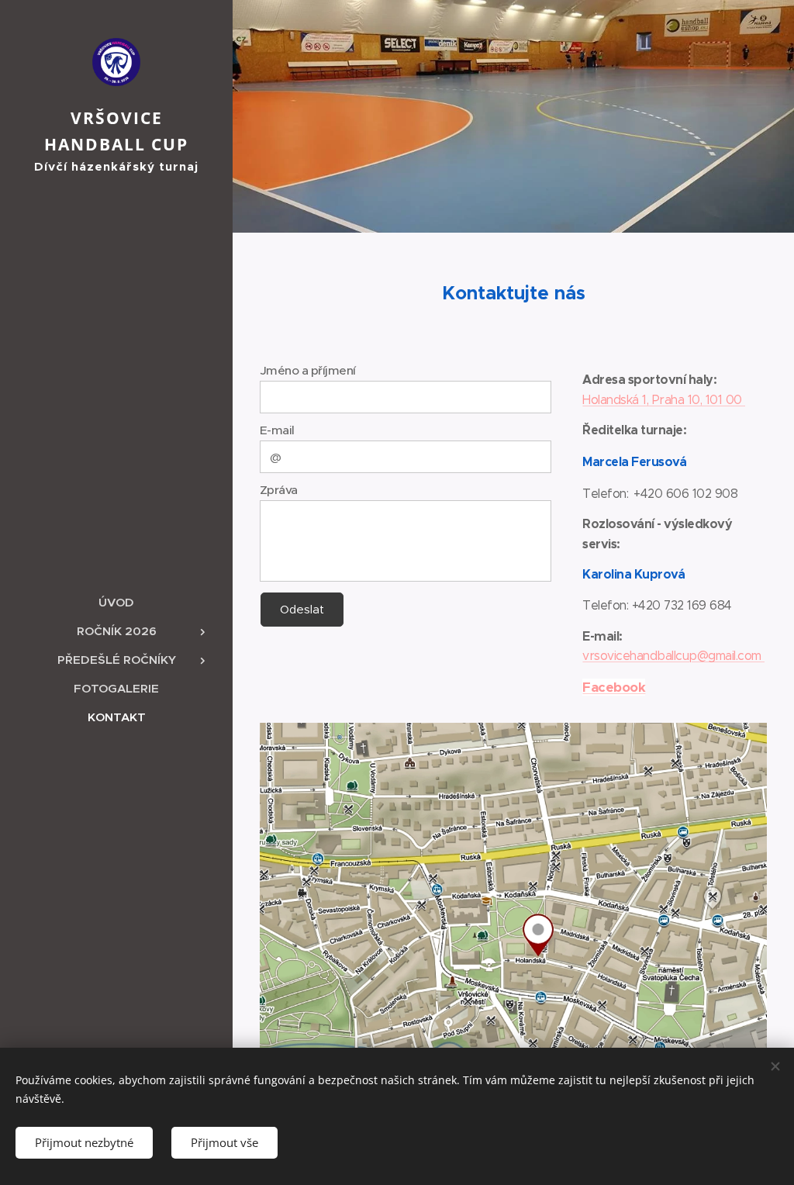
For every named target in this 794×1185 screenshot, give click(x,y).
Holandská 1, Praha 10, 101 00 (663, 399)
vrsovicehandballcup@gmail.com (673, 655)
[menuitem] (116, 602)
